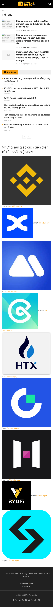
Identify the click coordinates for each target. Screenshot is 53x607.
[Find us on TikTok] (35, 600)
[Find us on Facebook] (13, 600)
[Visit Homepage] (26, 4)
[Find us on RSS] (32, 600)
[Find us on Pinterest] (23, 600)
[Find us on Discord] (39, 600)
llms (31, 583)
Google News (24, 583)
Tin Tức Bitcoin (25, 30)
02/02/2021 (34, 64)
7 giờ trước (7, 130)
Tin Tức (5, 573)
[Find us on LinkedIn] (19, 600)
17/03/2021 (34, 47)
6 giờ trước (7, 120)
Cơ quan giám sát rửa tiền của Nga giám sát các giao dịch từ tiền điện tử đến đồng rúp (33, 24)
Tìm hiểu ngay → (15, 206)
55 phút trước (8, 84)
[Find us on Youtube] (29, 600)
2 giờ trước (7, 94)
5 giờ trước (7, 110)
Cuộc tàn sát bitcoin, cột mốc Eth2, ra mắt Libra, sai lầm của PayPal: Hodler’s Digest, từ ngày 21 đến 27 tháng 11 (32, 56)
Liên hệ (26, 576)
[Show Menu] (3, 4)
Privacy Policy (26, 586)
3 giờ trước (7, 101)
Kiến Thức (33, 573)
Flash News (43, 573)
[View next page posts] (29, 136)
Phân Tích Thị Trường (19, 573)
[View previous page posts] (24, 136)
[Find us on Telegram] (26, 600)
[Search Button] (49, 4)
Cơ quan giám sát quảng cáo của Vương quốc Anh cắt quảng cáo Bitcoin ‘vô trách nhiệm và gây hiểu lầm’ (32, 39)
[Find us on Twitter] (16, 600)
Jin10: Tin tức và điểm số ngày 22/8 (20, 98)
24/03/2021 (34, 30)
